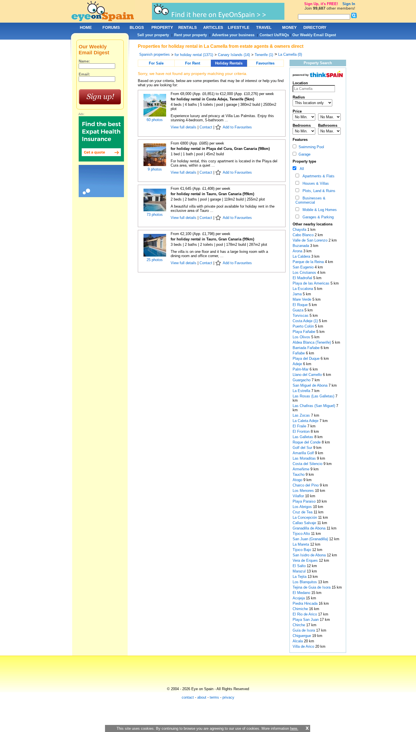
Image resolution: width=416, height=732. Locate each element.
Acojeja (299, 598)
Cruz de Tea (303, 512)
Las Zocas (302, 415)
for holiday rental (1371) (194, 55)
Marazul (300, 571)
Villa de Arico (304, 646)
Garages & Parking (317, 217)
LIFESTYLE (238, 27)
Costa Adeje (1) (305, 321)
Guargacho (302, 380)
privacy (228, 697)
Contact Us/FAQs (274, 35)
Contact (206, 127)
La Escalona (303, 289)
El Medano (302, 593)
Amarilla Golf (304, 453)
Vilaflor (299, 496)
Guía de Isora (304, 630)
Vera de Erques (306, 560)
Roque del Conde (307, 442)
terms (214, 697)
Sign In (348, 4)
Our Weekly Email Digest (314, 35)
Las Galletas (303, 437)
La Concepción (305, 517)
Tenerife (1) (264, 55)
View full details (184, 127)
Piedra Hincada (306, 603)
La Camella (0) (290, 54)
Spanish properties (154, 54)
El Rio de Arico (305, 614)
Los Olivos (302, 337)
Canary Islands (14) (234, 55)
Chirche (299, 625)
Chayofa (300, 229)
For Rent (192, 63)
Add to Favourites (237, 127)
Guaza (299, 310)
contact (188, 697)
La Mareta (301, 544)
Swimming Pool (310, 147)
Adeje (298, 364)
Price (297, 111)
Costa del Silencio (308, 464)
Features (300, 139)
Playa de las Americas (312, 283)
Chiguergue (302, 636)
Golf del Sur (303, 447)
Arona (298, 251)
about (201, 697)
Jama (298, 294)
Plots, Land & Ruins (317, 191)
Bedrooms (302, 125)
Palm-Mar (301, 369)
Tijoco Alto (302, 533)
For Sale (156, 63)
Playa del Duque (307, 358)
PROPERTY (162, 27)
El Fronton (302, 431)
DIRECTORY (314, 27)
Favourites (265, 63)
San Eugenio (304, 267)
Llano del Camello (308, 375)
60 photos (155, 120)
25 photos (155, 260)
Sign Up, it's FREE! (321, 4)
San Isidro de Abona (310, 555)
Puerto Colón (304, 326)
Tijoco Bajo (302, 550)
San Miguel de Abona (311, 385)
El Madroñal (303, 278)
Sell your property (153, 35)
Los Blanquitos (305, 582)
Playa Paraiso (305, 501)
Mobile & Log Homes (318, 210)
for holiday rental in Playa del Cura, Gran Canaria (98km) (220, 149)
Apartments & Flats (317, 176)
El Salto (300, 566)
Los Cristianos (305, 272)
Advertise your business (233, 35)
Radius (299, 97)
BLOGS (137, 27)
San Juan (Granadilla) (311, 539)
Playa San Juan (306, 619)
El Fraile (300, 426)
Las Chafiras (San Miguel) (314, 406)
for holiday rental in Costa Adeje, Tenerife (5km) (212, 99)
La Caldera (302, 256)
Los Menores (304, 490)
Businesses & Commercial (310, 200)
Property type (304, 161)
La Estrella (302, 391)
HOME (86, 27)
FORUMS (111, 27)
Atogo (298, 480)
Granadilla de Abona (310, 528)
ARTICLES (213, 27)
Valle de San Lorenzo (311, 240)
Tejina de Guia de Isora (312, 587)
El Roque (301, 305)
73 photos (155, 214)
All (300, 169)
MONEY (289, 27)
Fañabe (299, 353)
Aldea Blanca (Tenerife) (312, 342)
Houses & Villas (314, 183)
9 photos (155, 169)
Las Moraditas (305, 458)
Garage (303, 154)
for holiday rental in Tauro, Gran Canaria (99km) (212, 194)
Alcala (298, 641)
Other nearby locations (313, 224)
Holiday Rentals (229, 63)
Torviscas (301, 315)
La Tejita (300, 576)
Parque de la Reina (309, 262)
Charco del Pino (306, 485)
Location (300, 83)
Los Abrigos (303, 507)
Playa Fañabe (304, 332)
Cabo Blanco (304, 235)
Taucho (299, 474)
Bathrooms (327, 125)
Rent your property (190, 35)
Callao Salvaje (305, 523)
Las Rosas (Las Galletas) (314, 396)
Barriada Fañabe (307, 348)
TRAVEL (264, 27)
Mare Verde (302, 299)
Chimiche (301, 609)
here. (294, 728)
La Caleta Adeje (306, 421)
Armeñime (301, 469)
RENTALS (187, 27)
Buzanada (301, 246)
